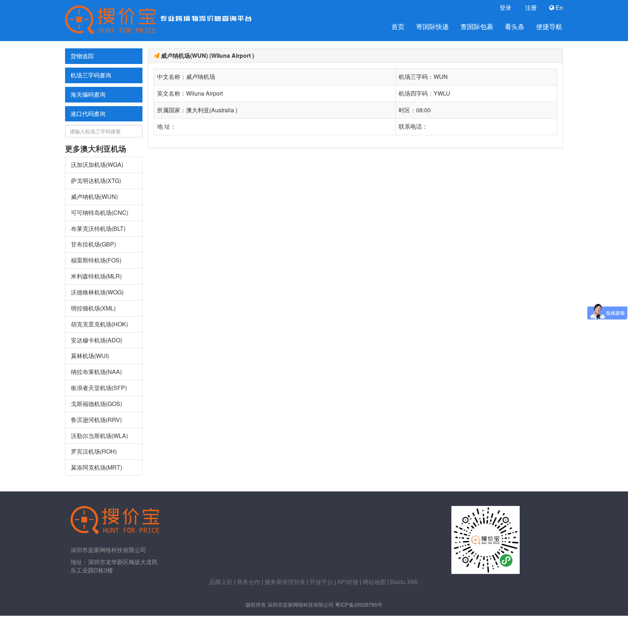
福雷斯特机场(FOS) (96, 260)
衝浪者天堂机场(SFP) (99, 387)
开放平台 (321, 582)
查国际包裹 (476, 26)
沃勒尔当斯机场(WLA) (99, 435)
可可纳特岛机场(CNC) (99, 212)
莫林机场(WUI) (90, 355)
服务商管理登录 (285, 582)
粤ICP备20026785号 (358, 604)
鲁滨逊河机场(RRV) (96, 419)
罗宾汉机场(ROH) (94, 451)
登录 (504, 7)
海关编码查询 (88, 94)
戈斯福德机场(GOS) (96, 403)
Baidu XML (404, 582)
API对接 (347, 582)
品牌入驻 (221, 582)
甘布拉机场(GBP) (93, 244)
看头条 (514, 26)
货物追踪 (82, 56)
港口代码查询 (88, 113)
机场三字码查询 (91, 75)
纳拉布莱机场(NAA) (96, 371)
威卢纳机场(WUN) (94, 196)
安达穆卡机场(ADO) (96, 340)
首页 (397, 26)
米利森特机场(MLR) (96, 276)
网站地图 (374, 582)
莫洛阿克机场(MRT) (96, 467)
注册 (530, 7)
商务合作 (248, 582)
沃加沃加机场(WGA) (97, 164)
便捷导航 (549, 26)
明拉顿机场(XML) (93, 308)
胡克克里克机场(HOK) (99, 324)
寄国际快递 (432, 26)
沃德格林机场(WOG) (97, 292)
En (558, 7)
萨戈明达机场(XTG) (96, 180)
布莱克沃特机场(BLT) (98, 228)
